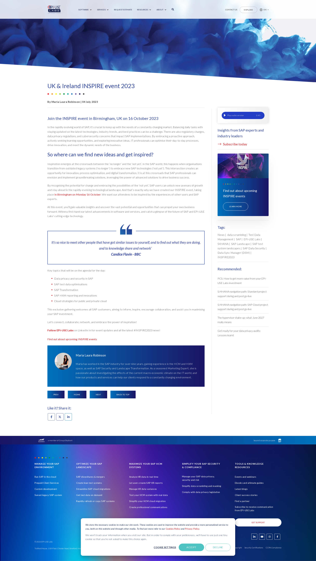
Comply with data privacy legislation (201, 492)
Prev (55, 394)
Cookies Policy (173, 528)
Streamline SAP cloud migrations (93, 489)
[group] (243, 115)
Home (77, 394)
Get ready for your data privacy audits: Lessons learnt (239, 333)
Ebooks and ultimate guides (249, 483)
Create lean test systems (89, 483)
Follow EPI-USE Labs (60, 330)
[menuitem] (85, 9)
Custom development (46, 489)
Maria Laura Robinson (66, 101)
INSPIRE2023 (226, 257)
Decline (218, 547)
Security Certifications (253, 547)
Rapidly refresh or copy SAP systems (95, 501)
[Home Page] (54, 9)
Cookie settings (165, 547)
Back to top (123, 394)
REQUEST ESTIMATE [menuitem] (123, 9)
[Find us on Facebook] (277, 537)
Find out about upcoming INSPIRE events (72, 339)
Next (98, 394)
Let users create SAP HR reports (146, 483)
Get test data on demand (89, 495)
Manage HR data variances (143, 489)
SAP (238, 239)
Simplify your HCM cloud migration (147, 501)
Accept (191, 547)
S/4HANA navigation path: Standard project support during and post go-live (242, 293)
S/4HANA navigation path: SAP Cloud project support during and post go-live (243, 307)
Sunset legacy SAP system (48, 495)
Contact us (231, 9)
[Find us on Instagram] (270, 537)
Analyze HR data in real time (143, 477)
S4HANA (223, 243)
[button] (263, 9)
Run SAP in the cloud (45, 477)
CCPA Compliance (273, 547)
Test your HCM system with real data (148, 495)
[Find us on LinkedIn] (254, 536)
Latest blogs (241, 489)
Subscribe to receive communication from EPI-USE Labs (254, 509)
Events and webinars (245, 477)
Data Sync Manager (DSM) (234, 252)
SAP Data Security (254, 248)
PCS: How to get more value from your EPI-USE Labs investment (242, 280)
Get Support (258, 522)
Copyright (237, 547)
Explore (248, 10)
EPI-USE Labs (252, 239)
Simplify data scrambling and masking (201, 486)
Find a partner (242, 501)
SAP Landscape (240, 243)
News (221, 234)
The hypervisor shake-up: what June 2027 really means (241, 320)
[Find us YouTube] (262, 537)
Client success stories (246, 495)
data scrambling (236, 234)
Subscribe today (234, 144)
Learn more (235, 206)
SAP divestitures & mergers (90, 477)
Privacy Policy (192, 528)
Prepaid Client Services (47, 483)
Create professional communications (148, 507)
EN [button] (265, 9)
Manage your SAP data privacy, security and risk (198, 478)
